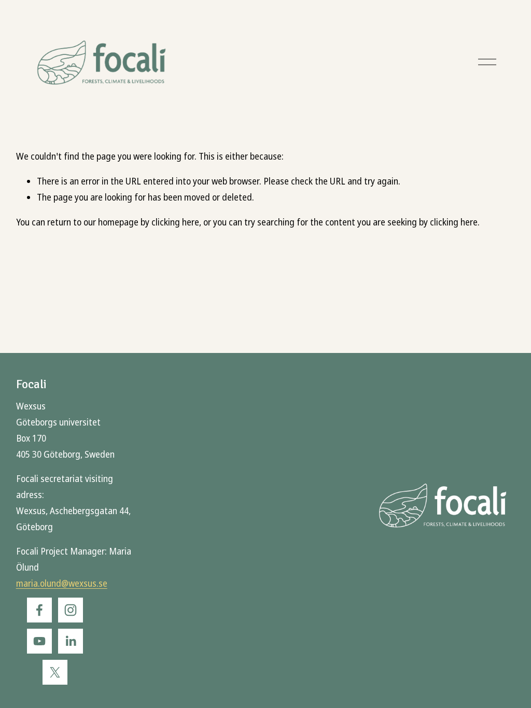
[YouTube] (39, 641)
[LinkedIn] (70, 641)
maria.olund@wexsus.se (61, 583)
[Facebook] (39, 610)
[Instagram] (70, 610)
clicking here (175, 222)
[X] (55, 672)
